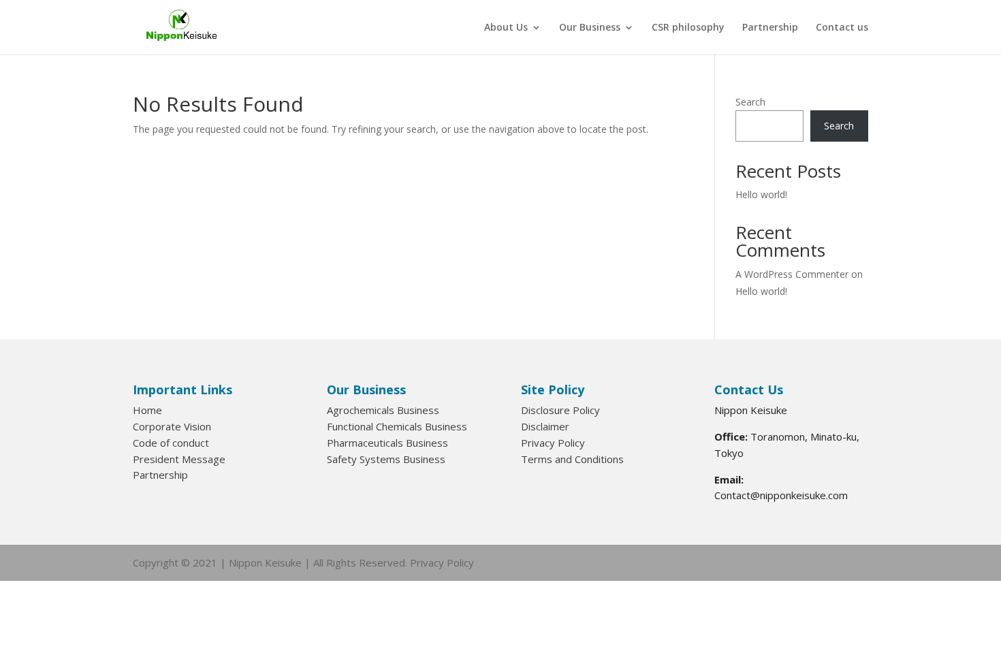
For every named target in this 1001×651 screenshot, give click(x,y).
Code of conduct (171, 442)
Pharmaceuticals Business (387, 442)
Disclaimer (545, 426)
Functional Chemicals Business (397, 426)
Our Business (589, 27)
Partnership (770, 27)
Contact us (842, 27)
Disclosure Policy (560, 410)
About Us (506, 27)
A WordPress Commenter (791, 274)
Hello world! (761, 194)
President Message (179, 459)
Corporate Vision (172, 426)
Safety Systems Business (386, 459)
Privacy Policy (553, 442)
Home (147, 410)
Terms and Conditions (572, 459)
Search (750, 101)
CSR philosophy (688, 27)
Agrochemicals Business (383, 410)
